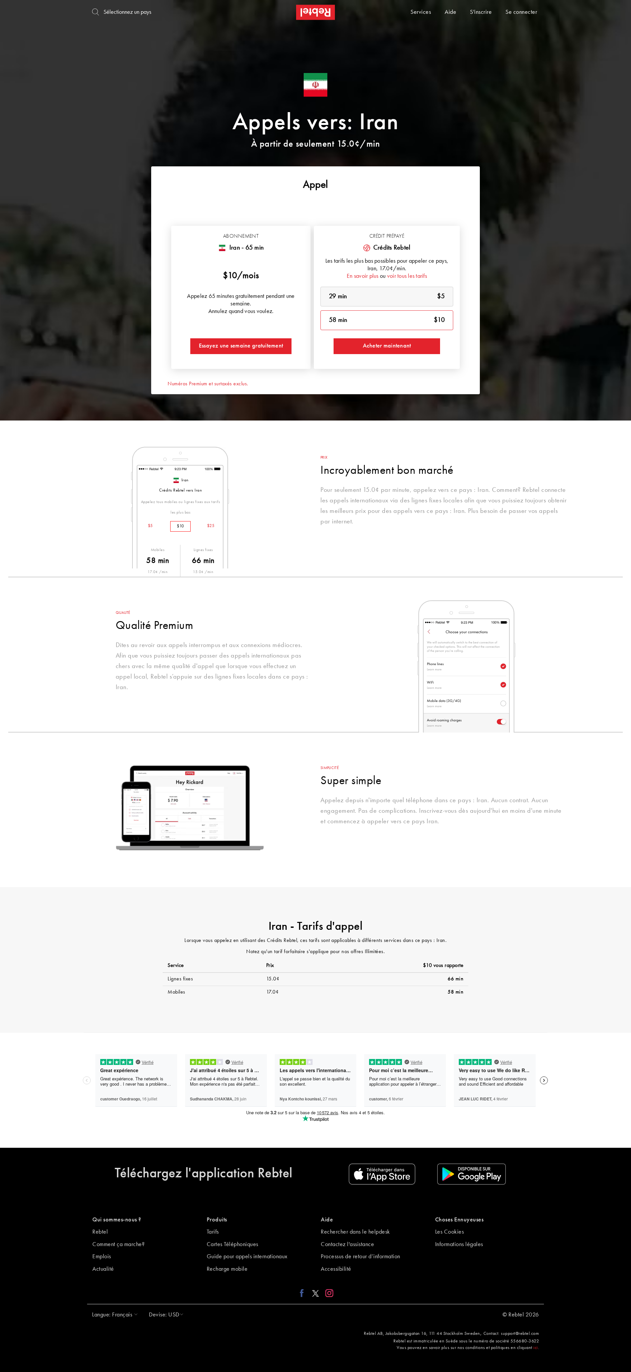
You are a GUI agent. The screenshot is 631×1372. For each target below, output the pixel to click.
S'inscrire (481, 12)
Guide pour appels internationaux (247, 1257)
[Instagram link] (328, 1293)
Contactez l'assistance (347, 1244)
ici (535, 1347)
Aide (450, 12)
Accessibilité (336, 1269)
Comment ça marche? (118, 1244)
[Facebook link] (303, 1293)
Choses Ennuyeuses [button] (459, 1220)
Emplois (101, 1257)
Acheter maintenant (387, 346)
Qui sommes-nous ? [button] (116, 1220)
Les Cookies (449, 1232)
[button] (113, 1315)
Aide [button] (327, 1220)
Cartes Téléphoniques (232, 1244)
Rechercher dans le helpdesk (355, 1232)
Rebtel (100, 1232)
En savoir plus (363, 276)
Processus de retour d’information (360, 1257)
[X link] (315, 1293)
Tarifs (213, 1232)
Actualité (103, 1269)
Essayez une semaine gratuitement (241, 346)
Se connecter (521, 12)
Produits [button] (217, 1220)
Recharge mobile (227, 1269)
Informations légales (459, 1244)
